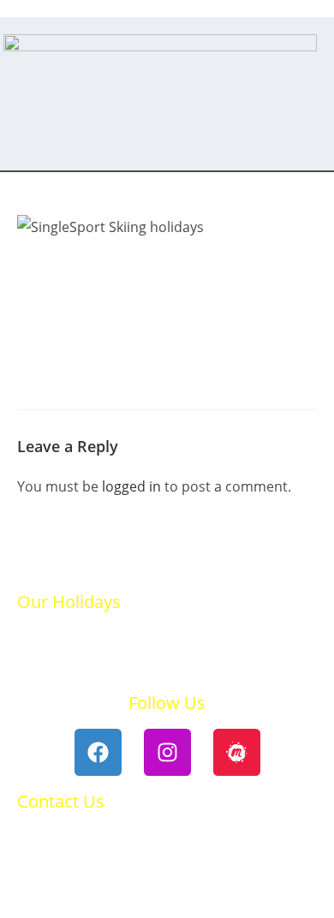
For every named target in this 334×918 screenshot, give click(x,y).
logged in (131, 486)
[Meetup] (236, 752)
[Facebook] (98, 752)
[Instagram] (167, 752)
